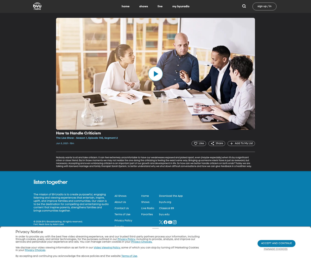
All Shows (120, 196)
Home (145, 196)
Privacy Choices (35, 250)
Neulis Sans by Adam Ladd (51, 224)
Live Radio (147, 208)
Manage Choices (276, 249)
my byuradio (181, 6)
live (160, 6)
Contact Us (122, 208)
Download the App (171, 196)
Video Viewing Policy (107, 248)
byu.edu (164, 214)
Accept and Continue (276, 243)
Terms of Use (122, 214)
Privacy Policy (123, 220)
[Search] (244, 6)
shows (143, 6)
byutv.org (165, 202)
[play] (155, 73)
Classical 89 (166, 208)
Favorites (147, 214)
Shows (145, 202)
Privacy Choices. (141, 242)
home (126, 6)
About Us (120, 202)
